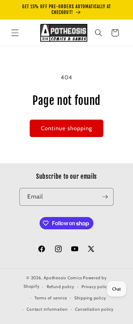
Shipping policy (90, 297)
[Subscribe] (105, 197)
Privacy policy (95, 286)
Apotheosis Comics (63, 277)
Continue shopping (66, 128)
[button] (15, 33)
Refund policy (60, 286)
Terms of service (50, 297)
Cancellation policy (94, 309)
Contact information (47, 309)
